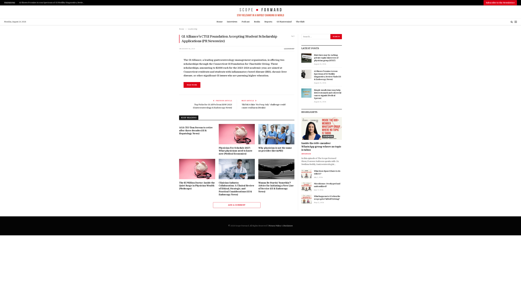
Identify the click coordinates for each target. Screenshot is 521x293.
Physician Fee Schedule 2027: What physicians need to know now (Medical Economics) (235, 150)
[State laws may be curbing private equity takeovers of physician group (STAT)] (306, 58)
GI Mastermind (284, 21)
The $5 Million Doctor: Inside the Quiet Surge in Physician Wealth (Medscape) (197, 185)
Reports (268, 21)
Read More (192, 85)
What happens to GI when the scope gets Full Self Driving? (327, 197)
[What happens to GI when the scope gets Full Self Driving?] (306, 199)
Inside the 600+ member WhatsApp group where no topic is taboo (321, 146)
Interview (306, 154)
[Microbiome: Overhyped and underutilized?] (306, 186)
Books (257, 21)
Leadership (289, 49)
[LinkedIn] (169, 79)
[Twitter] (169, 73)
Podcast (246, 21)
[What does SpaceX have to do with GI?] (306, 174)
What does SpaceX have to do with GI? (327, 172)
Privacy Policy (275, 226)
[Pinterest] (169, 85)
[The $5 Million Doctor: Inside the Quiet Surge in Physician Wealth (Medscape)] (197, 169)
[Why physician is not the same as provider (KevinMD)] (276, 134)
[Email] (169, 91)
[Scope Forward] (260, 11)
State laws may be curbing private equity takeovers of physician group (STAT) (326, 58)
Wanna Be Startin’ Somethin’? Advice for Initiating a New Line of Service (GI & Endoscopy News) (275, 187)
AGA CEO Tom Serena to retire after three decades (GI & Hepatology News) (196, 130)
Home (220, 21)
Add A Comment (236, 205)
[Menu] (515, 22)
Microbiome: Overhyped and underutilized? (327, 185)
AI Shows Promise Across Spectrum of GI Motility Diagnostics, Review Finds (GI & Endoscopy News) (327, 75)
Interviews (232, 21)
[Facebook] (169, 66)
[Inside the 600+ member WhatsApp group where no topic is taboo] (321, 128)
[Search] (511, 22)
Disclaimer (288, 226)
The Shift (300, 21)
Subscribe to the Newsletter (500, 2)
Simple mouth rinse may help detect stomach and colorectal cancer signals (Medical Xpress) (53, 2)
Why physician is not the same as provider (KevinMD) (275, 149)
